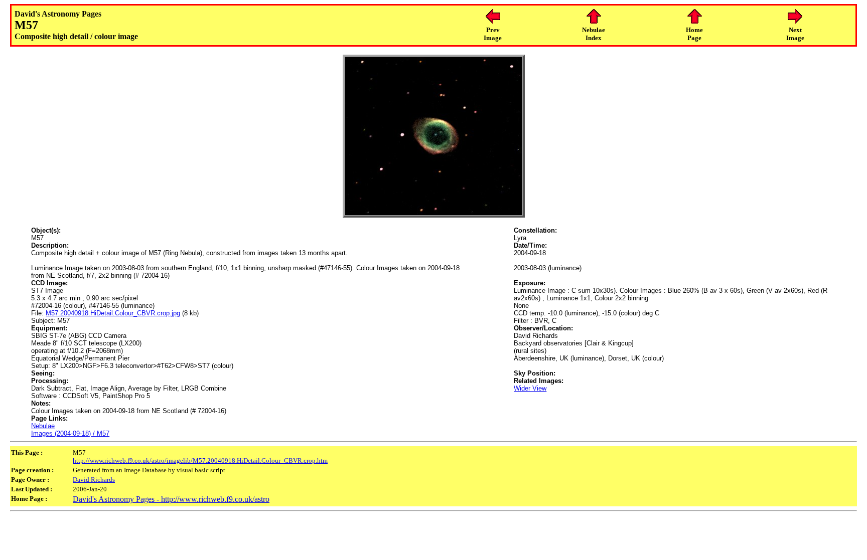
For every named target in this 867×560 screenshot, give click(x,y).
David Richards (94, 479)
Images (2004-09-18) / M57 (70, 433)
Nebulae (43, 426)
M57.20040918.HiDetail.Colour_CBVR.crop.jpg (113, 313)
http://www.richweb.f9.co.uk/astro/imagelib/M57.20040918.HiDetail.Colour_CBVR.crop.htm (200, 460)
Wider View (530, 388)
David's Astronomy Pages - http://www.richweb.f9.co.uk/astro (171, 499)
